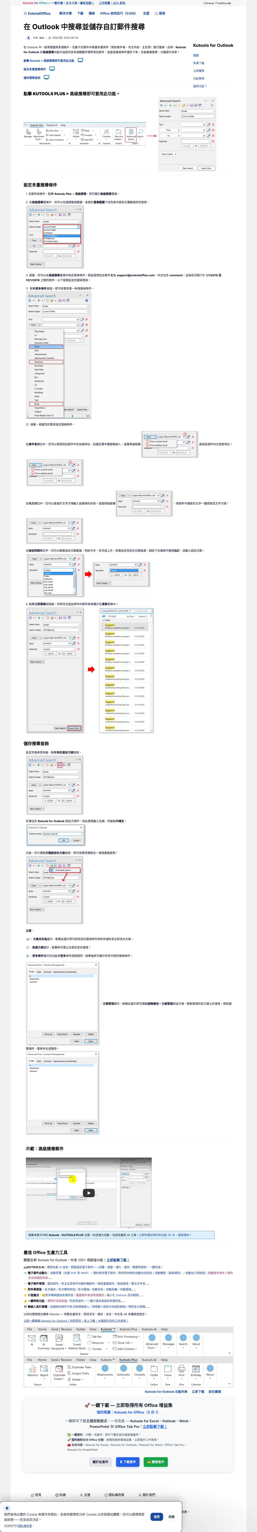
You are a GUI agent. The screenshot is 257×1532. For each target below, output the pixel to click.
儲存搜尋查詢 (32, 78)
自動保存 (97, 1289)
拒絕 (171, 1517)
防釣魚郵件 (77, 1301)
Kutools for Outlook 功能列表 (166, 1376)
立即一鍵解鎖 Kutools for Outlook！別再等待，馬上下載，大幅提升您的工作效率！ (76, 1321)
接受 (157, 1517)
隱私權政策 (116, 1480)
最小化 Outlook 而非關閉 (123, 1295)
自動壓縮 (125, 1289)
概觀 (196, 55)
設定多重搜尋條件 (35, 69)
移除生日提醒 (136, 1306)
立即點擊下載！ (118, 1260)
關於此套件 (100, 1447)
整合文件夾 (138, 1283)
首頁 (38, 1480)
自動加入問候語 (195, 1273)
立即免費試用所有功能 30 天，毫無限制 (164, 1235)
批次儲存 (50, 1289)
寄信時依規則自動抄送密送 (135, 1273)
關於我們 (149, 1480)
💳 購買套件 (155, 1447)
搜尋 (162, 13)
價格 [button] (92, 13)
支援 (146, 13)
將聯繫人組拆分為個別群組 (109, 1306)
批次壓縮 (83, 1289)
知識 (62, 1480)
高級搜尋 (122, 1283)
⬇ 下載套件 (128, 1447)
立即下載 (198, 1376)
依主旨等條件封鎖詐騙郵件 (78, 1283)
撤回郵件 (53, 1283)
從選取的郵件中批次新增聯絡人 (69, 1306)
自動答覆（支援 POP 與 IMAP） (70, 1273)
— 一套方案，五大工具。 (58, 3)
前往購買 (215, 1376)
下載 (80, 13)
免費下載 (198, 63)
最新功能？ (200, 86)
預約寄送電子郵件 (104, 1273)
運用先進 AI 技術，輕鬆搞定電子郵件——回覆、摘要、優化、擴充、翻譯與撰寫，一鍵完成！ (105, 1267)
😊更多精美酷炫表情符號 (57, 1295)
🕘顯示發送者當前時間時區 (104, 1301)
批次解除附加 (67, 1289)
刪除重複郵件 (106, 1283)
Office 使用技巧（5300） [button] (119, 13)
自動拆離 (111, 1289)
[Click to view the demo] (78, 60)
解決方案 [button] (65, 13)
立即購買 (198, 71)
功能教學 (198, 78)
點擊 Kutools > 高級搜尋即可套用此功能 (49, 60)
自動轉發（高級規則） (169, 1273)
